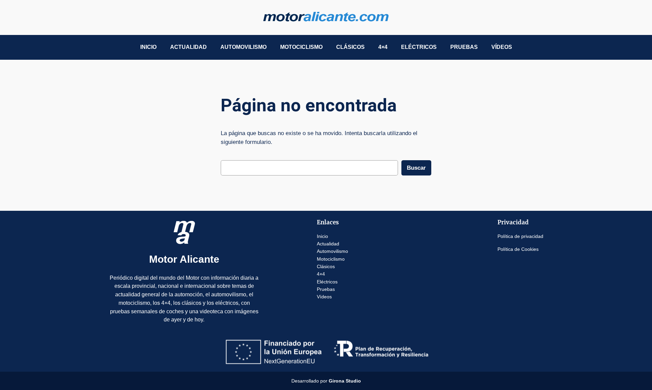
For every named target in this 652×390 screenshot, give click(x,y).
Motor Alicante (184, 259)
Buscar (416, 168)
